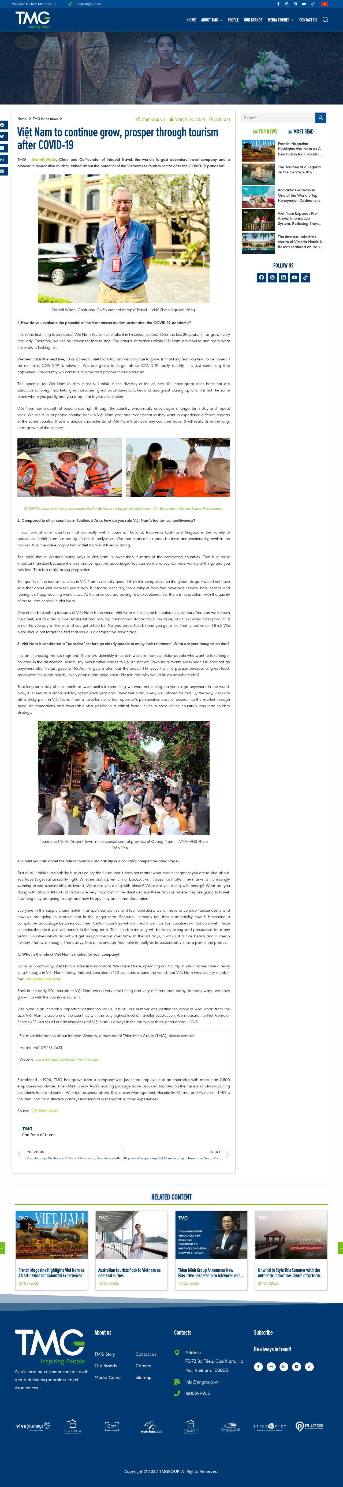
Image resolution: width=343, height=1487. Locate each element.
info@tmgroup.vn (202, 1382)
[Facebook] (261, 277)
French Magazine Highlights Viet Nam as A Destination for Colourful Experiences (299, 151)
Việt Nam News (44, 1110)
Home (191, 20)
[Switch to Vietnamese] (325, 4)
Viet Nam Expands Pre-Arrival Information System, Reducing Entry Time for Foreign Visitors (298, 221)
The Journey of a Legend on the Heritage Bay (299, 169)
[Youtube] (304, 4)
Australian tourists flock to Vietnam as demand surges (129, 1273)
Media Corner (278, 20)
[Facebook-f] (278, 4)
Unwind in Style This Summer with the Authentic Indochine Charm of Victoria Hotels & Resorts (289, 1275)
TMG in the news (45, 119)
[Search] (320, 118)
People (233, 20)
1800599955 (197, 1393)
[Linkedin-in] (284, 1367)
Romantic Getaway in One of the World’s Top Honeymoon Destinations (299, 195)
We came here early (43, 978)
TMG (27, 1129)
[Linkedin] (295, 4)
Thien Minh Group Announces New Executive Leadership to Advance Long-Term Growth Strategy (210, 1275)
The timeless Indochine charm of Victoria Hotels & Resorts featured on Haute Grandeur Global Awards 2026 (300, 247)
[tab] (265, 131)
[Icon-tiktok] (312, 4)
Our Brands (253, 20)
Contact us (308, 20)
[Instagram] (287, 4)
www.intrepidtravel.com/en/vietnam (68, 1059)
